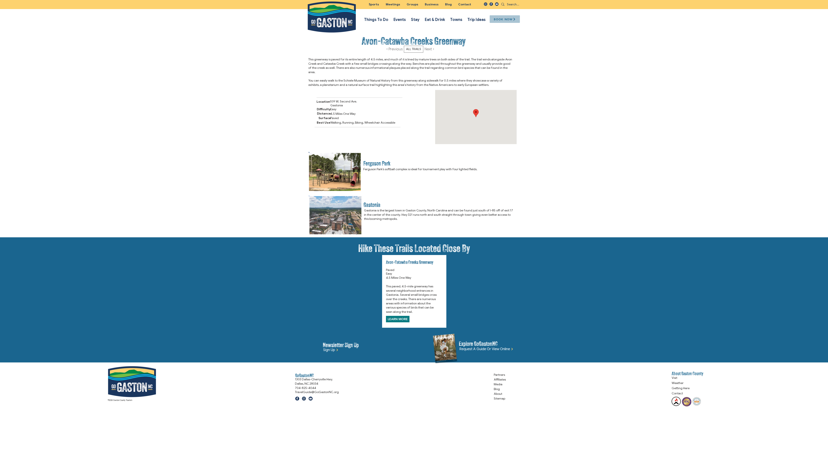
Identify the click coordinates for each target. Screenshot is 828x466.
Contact (677, 393)
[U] (497, 4)
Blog (497, 389)
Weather (678, 383)
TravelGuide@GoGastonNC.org (317, 392)
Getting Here (681, 388)
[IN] (486, 4)
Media (498, 384)
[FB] (491, 4)
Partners (499, 375)
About (498, 394)
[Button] (414, 172)
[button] (412, 4)
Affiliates (500, 379)
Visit (674, 378)
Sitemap (499, 398)
